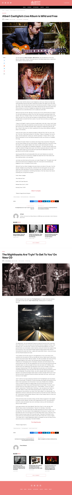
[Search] (69, 7)
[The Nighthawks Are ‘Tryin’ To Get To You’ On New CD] (36, 279)
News (3, 251)
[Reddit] (4, 66)
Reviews (4, 13)
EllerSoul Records (17, 428)
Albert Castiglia (36, 191)
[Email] (4, 74)
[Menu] (2, 7)
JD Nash (7, 19)
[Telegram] (4, 68)
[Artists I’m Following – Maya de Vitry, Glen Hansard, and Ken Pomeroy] (36, 228)
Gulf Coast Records (24, 196)
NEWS (24, 7)
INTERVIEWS (36, 7)
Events (41, 489)
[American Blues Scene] (36, 3)
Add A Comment (36, 242)
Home (21, 489)
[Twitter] (4, 63)
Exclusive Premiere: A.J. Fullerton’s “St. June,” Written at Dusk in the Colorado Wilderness (50, 467)
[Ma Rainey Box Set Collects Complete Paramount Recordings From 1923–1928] (36, 460)
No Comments (19, 19)
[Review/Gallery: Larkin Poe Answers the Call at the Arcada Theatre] (52, 228)
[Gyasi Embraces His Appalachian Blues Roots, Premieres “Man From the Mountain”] (20, 460)
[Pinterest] (4, 71)
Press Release (8, 260)
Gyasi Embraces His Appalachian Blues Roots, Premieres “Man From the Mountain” (19, 467)
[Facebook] (4, 60)
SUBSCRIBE (66, 2)
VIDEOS (47, 7)
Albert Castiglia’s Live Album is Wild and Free (47, 439)
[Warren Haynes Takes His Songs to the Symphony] (20, 228)
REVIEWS (29, 7)
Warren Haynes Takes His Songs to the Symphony (19, 235)
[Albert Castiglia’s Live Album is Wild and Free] (36, 38)
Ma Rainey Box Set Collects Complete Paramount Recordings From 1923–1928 (35, 467)
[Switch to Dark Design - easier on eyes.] (68, 7)
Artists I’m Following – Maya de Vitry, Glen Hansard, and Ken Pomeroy (35, 235)
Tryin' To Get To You (33, 428)
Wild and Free (32, 196)
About (50, 489)
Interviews (35, 489)
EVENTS (42, 7)
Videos (45, 489)
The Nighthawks (36, 422)
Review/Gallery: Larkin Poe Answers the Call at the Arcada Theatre (51, 235)
